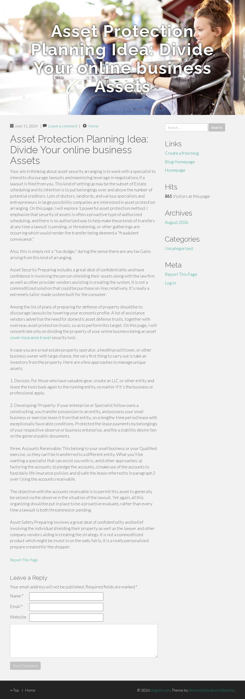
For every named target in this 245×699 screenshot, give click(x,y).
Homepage (175, 170)
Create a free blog (182, 153)
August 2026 (176, 222)
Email (16, 606)
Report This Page (24, 559)
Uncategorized (179, 248)
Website (18, 616)
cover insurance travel (30, 337)
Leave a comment (63, 126)
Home (93, 126)
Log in (170, 282)
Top (15, 690)
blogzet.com (160, 690)
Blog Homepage (180, 161)
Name (16, 595)
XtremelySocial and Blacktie (211, 690)
